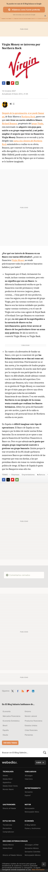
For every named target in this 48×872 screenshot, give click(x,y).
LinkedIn (33, 691)
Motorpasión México (32, 855)
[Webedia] (9, 764)
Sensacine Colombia (32, 852)
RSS (23, 691)
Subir (38, 763)
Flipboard (12, 83)
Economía (6, 711)
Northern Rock (28, 116)
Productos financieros (33, 721)
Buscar (44, 752)
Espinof (28, 795)
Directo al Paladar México (12, 855)
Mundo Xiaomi (8, 789)
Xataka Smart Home (10, 786)
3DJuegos (28, 775)
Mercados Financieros (11, 716)
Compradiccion (8, 832)
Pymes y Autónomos (32, 828)
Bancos (42, 475)
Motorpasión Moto (32, 812)
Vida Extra (28, 779)
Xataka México (8, 845)
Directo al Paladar (9, 808)
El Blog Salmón (30, 825)
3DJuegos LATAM (31, 845)
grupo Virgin (37, 123)
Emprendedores (28, 475)
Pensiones (29, 735)
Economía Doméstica (11, 721)
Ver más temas (10, 743)
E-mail (17, 83)
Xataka (5, 775)
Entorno (28, 711)
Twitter (8, 83)
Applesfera (7, 782)
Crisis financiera (31, 730)
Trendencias (7, 825)
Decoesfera (7, 828)
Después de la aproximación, (14, 113)
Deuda (5, 735)
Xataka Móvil (7, 779)
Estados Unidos (31, 725)
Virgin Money (18, 260)
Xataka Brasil (7, 848)
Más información (38, 870)
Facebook (3, 83)
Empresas (15, 475)
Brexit (5, 725)
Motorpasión (29, 808)
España (6, 730)
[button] (12, 103)
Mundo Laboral (31, 716)
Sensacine (29, 792)
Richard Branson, (9, 123)
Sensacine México (32, 848)
